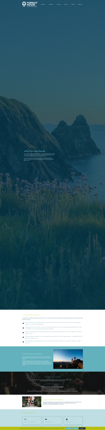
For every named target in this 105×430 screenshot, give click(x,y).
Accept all (82, 428)
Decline (75, 428)
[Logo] (29, 4)
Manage (69, 428)
